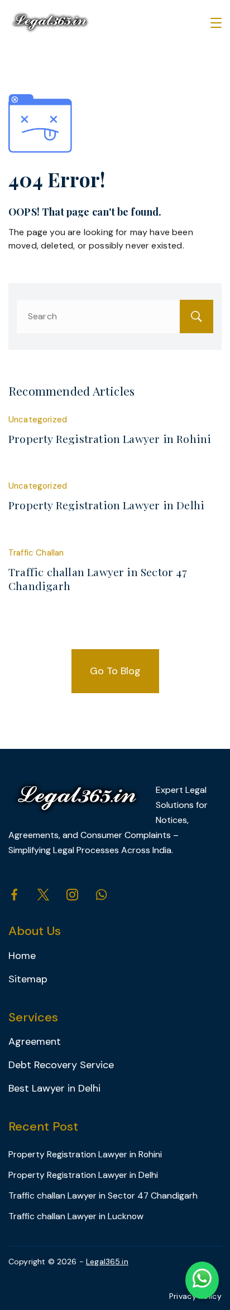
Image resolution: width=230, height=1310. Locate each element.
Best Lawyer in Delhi (54, 1088)
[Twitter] (43, 894)
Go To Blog (115, 671)
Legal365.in (107, 1262)
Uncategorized (37, 419)
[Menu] (216, 22)
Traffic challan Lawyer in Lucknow (75, 1216)
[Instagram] (72, 894)
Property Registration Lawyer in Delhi (106, 505)
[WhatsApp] (101, 894)
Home (22, 955)
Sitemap (27, 979)
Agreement (34, 1041)
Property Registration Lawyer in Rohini (109, 438)
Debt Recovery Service (61, 1065)
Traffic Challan (36, 552)
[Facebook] (14, 894)
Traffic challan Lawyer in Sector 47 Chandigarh (97, 578)
